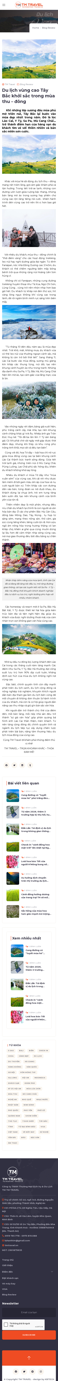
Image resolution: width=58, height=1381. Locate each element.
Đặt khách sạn (10, 1278)
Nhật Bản (13, 1105)
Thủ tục (12, 1121)
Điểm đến (7, 1271)
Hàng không (14, 1067)
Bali (21, 1051)
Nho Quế (26, 1099)
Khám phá (30, 1083)
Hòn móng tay (28, 1072)
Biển (31, 1051)
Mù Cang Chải (30, 1094)
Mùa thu (12, 1094)
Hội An (25, 1078)
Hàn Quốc (32, 1067)
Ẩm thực (12, 1143)
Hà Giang (29, 1062)
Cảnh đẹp (24, 1056)
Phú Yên (28, 1110)
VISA (4, 1289)
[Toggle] (52, 1271)
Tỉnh (10, 1127)
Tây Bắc (43, 1121)
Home (35, 27)
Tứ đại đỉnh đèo (26, 1127)
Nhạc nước (42, 1099)
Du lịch (38, 1056)
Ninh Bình (29, 1105)
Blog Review (48, 27)
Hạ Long (12, 1078)
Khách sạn (13, 1083)
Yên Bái (12, 1137)
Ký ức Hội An (14, 1089)
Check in (43, 1051)
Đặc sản (35, 1137)
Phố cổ (41, 1110)
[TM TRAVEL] (12, 1174)
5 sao (11, 1051)
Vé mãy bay (28, 1132)
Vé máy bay (8, 1283)
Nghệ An (12, 1099)
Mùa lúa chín (33, 1089)
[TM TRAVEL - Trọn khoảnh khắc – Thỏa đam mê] (29, 5)
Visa (43, 1127)
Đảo (23, 1137)
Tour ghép (28, 1121)
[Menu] (3, 4)
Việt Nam (13, 1132)
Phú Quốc (13, 1110)
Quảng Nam (14, 1116)
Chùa (11, 1056)
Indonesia (39, 1078)
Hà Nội (11, 1072)
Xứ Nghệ (44, 1132)
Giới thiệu (7, 1265)
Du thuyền (14, 1062)
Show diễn (31, 1116)
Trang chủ (8, 1259)
